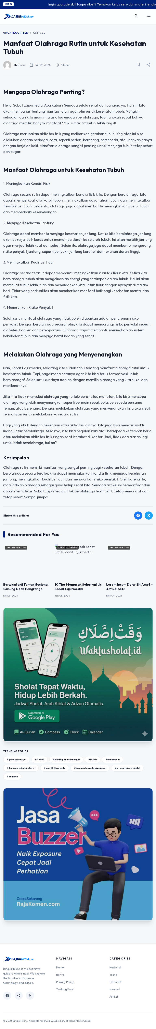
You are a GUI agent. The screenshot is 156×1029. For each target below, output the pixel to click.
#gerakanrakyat (16, 759)
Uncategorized (15, 32)
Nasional (115, 967)
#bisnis (92, 759)
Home (60, 967)
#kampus (12, 776)
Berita (60, 975)
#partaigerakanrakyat (66, 759)
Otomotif (115, 982)
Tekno (113, 975)
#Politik (39, 759)
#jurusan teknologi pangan (90, 768)
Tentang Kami (65, 989)
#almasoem (112, 759)
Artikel (113, 996)
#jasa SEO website (55, 768)
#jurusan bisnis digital (127, 768)
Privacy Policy (65, 982)
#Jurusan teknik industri (21, 768)
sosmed (114, 989)
